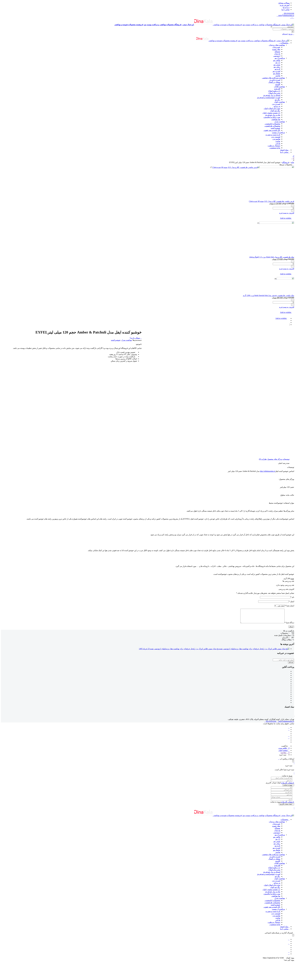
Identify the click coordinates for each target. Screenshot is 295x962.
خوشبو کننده (275, 128)
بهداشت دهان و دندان (277, 45)
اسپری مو (276, 71)
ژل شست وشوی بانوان (271, 113)
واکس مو (276, 60)
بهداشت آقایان (279, 86)
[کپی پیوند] (285, 958)
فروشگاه (285, 162)
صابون (277, 141)
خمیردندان (276, 47)
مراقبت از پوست (278, 132)
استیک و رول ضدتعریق (271, 95)
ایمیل (291, 601)
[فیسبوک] (288, 727)
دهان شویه (276, 49)
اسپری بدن (276, 104)
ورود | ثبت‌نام (287, 34)
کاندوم (277, 84)
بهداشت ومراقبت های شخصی (273, 78)
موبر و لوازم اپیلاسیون (271, 117)
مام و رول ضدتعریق (272, 115)
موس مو (277, 65)
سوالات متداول (283, 3)
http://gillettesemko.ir (267, 471)
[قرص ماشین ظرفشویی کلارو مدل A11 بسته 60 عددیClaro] (253, 167)
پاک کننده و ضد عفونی (271, 130)
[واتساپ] (288, 730)
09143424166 (288, 13)
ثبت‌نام (291, 662)
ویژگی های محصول (274, 459)
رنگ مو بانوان (275, 111)
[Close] (293, 761)
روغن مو (277, 67)
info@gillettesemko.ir (286, 15)
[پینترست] (288, 943)
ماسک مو (276, 73)
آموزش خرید (284, 5)
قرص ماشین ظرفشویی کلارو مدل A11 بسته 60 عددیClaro (271, 201)
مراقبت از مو (280, 58)
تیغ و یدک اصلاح (274, 93)
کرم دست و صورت (273, 135)
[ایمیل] (288, 954)
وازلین (277, 143)
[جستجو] (292, 31)
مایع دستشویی (274, 148)
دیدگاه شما (289, 623)
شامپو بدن (276, 139)
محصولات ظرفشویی (272, 126)
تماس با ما (285, 9)
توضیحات (285, 459)
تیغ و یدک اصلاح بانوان (272, 108)
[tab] (285, 459)
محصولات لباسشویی (272, 124)
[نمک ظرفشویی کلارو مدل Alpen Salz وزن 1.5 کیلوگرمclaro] (276, 223)
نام (292, 597)
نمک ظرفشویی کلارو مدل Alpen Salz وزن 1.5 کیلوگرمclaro (271, 257)
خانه (292, 162)
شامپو (278, 76)
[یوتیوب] (288, 738)
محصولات (284, 43)
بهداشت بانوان (279, 102)
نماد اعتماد (284, 150)
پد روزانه (277, 106)
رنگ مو (277, 100)
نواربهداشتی (275, 119)
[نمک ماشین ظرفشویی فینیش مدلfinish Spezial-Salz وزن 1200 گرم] (285, 279)
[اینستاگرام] (288, 736)
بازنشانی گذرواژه (287, 783)
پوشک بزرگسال (274, 82)
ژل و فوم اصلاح (274, 91)
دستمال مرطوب (274, 146)
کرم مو (277, 69)
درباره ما (286, 7)
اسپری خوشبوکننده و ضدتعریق (268, 97)
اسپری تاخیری (274, 80)
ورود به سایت (287, 785)
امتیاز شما (289, 606)
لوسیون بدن (275, 137)
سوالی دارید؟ (135, 338)
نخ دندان (277, 54)
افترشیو (277, 89)
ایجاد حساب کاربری (286, 804)
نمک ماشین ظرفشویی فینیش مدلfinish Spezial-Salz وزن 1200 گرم (268, 295)
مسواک (277, 51)
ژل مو (278, 62)
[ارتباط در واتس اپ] (278, 759)
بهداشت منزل (279, 121)
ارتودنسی (276, 56)
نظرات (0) (263, 459)
